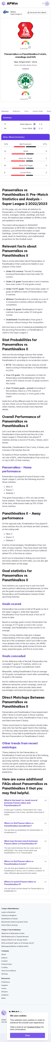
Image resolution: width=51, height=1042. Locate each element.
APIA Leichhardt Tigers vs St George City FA (17, 943)
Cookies (4, 967)
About (3, 954)
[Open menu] (47, 4)
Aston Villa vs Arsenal (9, 925)
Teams (3, 988)
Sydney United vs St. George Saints (14, 940)
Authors (4, 958)
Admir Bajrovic (26, 124)
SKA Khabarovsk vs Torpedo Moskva (15, 936)
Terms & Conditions (8, 971)
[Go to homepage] (10, 3)
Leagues (4, 985)
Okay (27, 1035)
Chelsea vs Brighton (8, 915)
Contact (4, 961)
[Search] (43, 4)
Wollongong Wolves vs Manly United (14, 946)
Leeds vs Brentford (8, 912)
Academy (4, 995)
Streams (4, 992)
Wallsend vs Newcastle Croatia (12, 933)
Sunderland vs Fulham (9, 919)
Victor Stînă (27, 128)
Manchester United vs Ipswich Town (14, 922)
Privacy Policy (6, 964)
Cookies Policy (34, 1027)
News (3, 998)
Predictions (5, 982)
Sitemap (4, 974)
